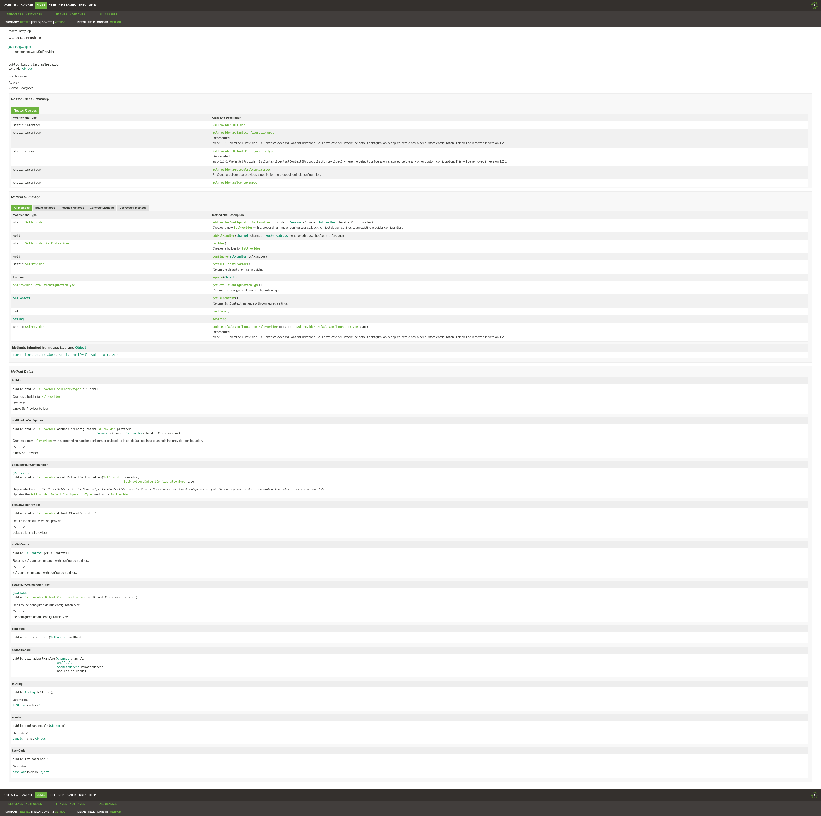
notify (64, 354)
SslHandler (327, 222)
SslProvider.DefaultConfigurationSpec (243, 132)
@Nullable (20, 593)
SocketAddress (277, 235)
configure (220, 256)
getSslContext (224, 298)
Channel (242, 235)
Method (60, 22)
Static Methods (45, 207)
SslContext (21, 298)
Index (82, 5)
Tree (52, 5)
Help (92, 5)
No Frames (77, 14)
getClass (48, 354)
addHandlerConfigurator (231, 222)
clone (17, 354)
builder (218, 243)
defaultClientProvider (230, 264)
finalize (31, 354)
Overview (11, 5)
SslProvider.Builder (229, 125)
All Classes (108, 14)
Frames (61, 14)
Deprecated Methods (133, 207)
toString (219, 319)
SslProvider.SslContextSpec (235, 182)
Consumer (296, 222)
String (18, 319)
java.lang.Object (20, 47)
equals (218, 277)
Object (27, 68)
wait (94, 354)
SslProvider (34, 222)
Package (27, 5)
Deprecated (67, 5)
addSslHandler (224, 235)
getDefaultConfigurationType (236, 285)
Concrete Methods (102, 207)
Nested (25, 22)
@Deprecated (22, 473)
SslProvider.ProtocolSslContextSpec (242, 169)
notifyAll (80, 354)
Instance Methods (72, 207)
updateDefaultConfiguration (235, 326)
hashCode (219, 311)
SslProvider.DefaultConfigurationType (243, 151)
